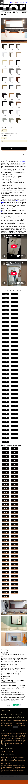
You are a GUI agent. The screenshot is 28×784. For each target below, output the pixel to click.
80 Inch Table (7, 738)
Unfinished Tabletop (22, 740)
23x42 (14, 460)
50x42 (5, 516)
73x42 (14, 560)
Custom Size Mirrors (10, 759)
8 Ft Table (17, 738)
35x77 (14, 414)
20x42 (5, 456)
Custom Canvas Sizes (21, 768)
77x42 (14, 568)
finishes (17, 200)
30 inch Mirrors (12, 722)
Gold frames (3, 720)
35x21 (14, 302)
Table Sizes (12, 733)
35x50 (5, 362)
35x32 (5, 326)
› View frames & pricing (14, 149)
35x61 (14, 382)
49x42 (14, 512)
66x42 (5, 548)
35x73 (14, 406)
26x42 (5, 468)
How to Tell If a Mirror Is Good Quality (12, 692)
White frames (9, 720)
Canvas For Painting (11, 770)
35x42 (5, 346)
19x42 (14, 452)
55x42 (14, 524)
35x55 (14, 370)
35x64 (5, 390)
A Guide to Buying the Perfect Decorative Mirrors (13, 655)
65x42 (14, 544)
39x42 (14, 492)
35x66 (5, 394)
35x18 (5, 298)
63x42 (14, 540)
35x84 (5, 430)
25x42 (14, 464)
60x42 (5, 536)
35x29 (14, 318)
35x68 (5, 398)
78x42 (5, 572)
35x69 (14, 398)
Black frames (21, 719)
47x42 (14, 508)
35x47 (14, 354)
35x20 (5, 302)
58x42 (5, 532)
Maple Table (6, 735)
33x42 (14, 480)
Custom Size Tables (5, 733)
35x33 (14, 326)
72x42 (5, 560)
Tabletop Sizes (14, 740)
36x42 (5, 488)
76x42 (5, 568)
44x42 (5, 504)
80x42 (5, 576)
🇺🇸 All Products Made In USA (21, 2)
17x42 (14, 448)
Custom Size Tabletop (6, 740)
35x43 (14, 346)
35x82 (5, 426)
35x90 (5, 442)
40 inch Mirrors (9, 723)
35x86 (5, 434)
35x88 (5, 438)
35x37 (14, 334)
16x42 (5, 448)
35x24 (5, 310)
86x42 (5, 588)
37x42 (14, 488)
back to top (14, 782)
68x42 (5, 552)
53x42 (14, 520)
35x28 (5, 318)
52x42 (5, 520)
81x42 (14, 576)
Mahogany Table (13, 735)
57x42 (14, 528)
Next (25, 27)
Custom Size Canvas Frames (10, 768)
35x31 (14, 322)
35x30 (5, 322)
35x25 (14, 310)
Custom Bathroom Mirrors (6, 757)
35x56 (5, 374)
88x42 (5, 592)
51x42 (14, 516)
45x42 (14, 504)
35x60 (5, 382)
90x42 (5, 596)
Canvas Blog (4, 770)
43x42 (14, 500)
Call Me (12, 2)
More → (15, 727)
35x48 (5, 358)
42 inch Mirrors (15, 723)
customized (22, 161)
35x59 (14, 378)
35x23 (14, 306)
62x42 (5, 540)
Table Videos (18, 733)
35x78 (5, 418)
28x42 (5, 472)
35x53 (14, 366)
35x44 (5, 350)
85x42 (14, 584)
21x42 (14, 456)
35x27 (14, 314)
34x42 (5, 484)
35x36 (5, 334)
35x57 (14, 374)
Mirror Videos (7, 760)
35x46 (5, 354)
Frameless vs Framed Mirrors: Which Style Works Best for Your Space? (13, 669)
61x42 (14, 536)
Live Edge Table (21, 735)
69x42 (14, 552)
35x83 (14, 426)
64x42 (5, 544)
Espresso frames (21, 720)
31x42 (14, 476)
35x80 (5, 422)
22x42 (5, 460)
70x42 (5, 556)
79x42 (14, 572)
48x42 (5, 512)
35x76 (5, 414)
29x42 (14, 472)
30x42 (5, 476)
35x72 (5, 406)
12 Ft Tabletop (9, 745)
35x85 (14, 430)
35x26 (5, 314)
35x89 (14, 438)
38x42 (5, 492)
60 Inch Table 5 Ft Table (18, 736)
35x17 (14, 294)
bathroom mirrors (5, 716)
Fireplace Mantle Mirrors (6, 762)
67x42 (14, 548)
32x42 (5, 480)
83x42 (14, 580)
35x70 (5, 402)
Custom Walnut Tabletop (6, 743)
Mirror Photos (14, 760)
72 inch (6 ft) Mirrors (17, 725)
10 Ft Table (22, 738)
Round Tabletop (11, 742)
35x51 (14, 362)
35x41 (14, 342)
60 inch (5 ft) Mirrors (9, 725)
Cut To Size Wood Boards (6, 765)
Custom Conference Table (6, 736)
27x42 (14, 468)
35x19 (14, 298)
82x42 (5, 580)
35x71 (14, 402)
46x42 (5, 508)
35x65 (14, 390)
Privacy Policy (18, 776)
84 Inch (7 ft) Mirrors (9, 727)
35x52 (5, 366)
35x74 (5, 410)
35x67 (14, 394)
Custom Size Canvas (17, 765)
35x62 (5, 386)
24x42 (5, 464)
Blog (18, 770)
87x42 (14, 588)
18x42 (5, 452)
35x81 (14, 422)
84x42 (5, 584)
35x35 (14, 330)
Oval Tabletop (5, 742)
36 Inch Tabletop (16, 743)
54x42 (5, 524)
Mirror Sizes (17, 759)
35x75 (14, 410)
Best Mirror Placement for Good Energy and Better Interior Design (12, 681)
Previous (2, 27)
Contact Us (21, 770)
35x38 (5, 338)
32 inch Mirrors (18, 722)
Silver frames (15, 720)
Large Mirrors (7, 763)
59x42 (14, 532)
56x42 (5, 528)
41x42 (14, 496)
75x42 (14, 564)
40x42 (5, 496)
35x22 (5, 306)
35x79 (14, 418)
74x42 (5, 564)
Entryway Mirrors (21, 760)
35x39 (14, 338)
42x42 (5, 500)
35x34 (5, 330)
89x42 (14, 592)
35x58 (5, 378)
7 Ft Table (12, 738)
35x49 (14, 358)
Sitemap (3, 771)
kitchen (2, 212)
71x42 (14, 556)
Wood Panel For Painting (14, 767)
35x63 (14, 386)
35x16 (5, 294)
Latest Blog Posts (6, 650)
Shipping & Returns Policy (6, 777)
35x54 (5, 370)
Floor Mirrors (14, 762)
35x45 (14, 350)
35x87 (14, 434)
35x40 (5, 342)
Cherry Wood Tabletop (21, 742)
